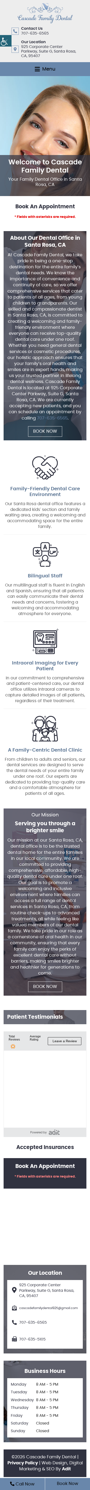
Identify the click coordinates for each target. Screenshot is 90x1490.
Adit (66, 1469)
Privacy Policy (22, 1463)
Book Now (45, 431)
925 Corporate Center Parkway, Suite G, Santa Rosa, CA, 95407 (48, 51)
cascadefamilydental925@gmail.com (48, 1308)
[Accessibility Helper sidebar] (6, 41)
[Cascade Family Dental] (45, 13)
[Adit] (54, 1132)
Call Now (24, 1484)
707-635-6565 (35, 33)
